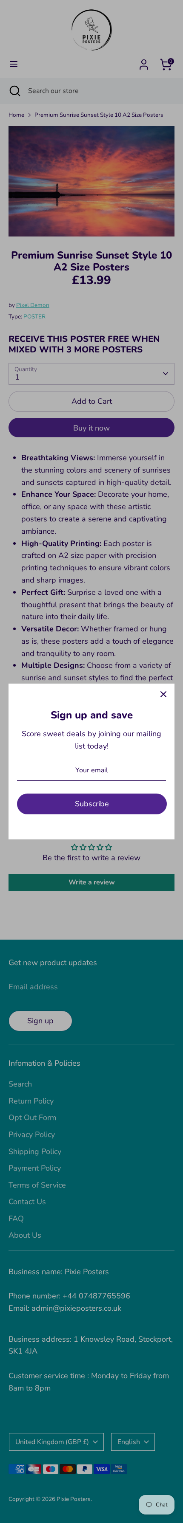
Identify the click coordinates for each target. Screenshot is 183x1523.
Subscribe (92, 804)
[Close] (163, 694)
